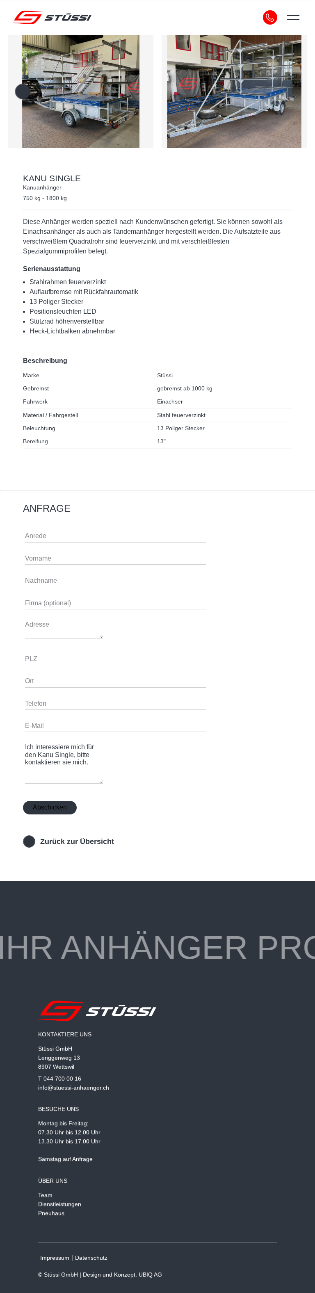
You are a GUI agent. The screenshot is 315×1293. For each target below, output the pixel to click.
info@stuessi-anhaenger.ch (73, 1087)
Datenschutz (91, 1257)
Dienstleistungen (59, 1204)
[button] (22, 91)
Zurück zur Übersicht (77, 841)
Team (45, 1195)
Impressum (54, 1257)
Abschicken (50, 807)
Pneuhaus (51, 1212)
